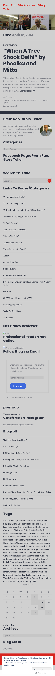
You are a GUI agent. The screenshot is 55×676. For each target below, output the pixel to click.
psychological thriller (37, 562)
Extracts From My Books (14, 275)
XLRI (35, 581)
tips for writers (40, 575)
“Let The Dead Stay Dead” (15, 229)
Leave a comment (10, 106)
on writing (14, 559)
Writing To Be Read (12, 505)
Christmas (18, 530)
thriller (22, 575)
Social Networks (22, 571)
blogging (7, 523)
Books (38, 527)
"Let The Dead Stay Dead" (15, 440)
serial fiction (19, 568)
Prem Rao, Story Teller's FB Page (18, 498)
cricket (31, 530)
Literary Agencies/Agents (29, 549)
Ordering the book (28, 559)
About (6, 255)
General (28, 536)
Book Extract (24, 523)
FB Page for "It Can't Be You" (16, 453)
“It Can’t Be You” (10, 223)
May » (12, 625)
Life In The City (10, 549)
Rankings (7, 565)
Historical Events (40, 536)
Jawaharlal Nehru (11, 546)
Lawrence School (42, 546)
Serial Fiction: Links (12, 311)
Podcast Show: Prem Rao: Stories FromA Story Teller (27, 492)
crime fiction (40, 530)
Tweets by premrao (12, 414)
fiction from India (42, 533)
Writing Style (16, 581)
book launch (36, 523)
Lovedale (45, 549)
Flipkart (20, 536)
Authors (22, 520)
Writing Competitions (34, 578)
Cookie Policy (9, 665)
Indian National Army (20, 543)
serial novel (30, 568)
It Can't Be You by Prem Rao (16, 466)
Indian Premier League (40, 543)
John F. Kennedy (26, 546)
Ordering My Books (12, 304)
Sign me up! (18, 386)
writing (20, 578)
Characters (8, 530)
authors (23, 100)
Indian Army (35, 539)
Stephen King (37, 571)
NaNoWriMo (9, 479)
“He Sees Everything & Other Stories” (20, 216)
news (40, 555)
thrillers (29, 575)
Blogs (14, 523)
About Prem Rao (10, 262)
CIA (25, 530)
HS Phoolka (36, 100)
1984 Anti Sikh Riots (11, 100)
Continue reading (27, 90)
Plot (25, 562)
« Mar (6, 625)
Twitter (13, 578)
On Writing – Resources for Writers (19, 298)
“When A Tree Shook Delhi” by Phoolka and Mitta (24, 60)
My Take (7, 291)
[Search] (49, 180)
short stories (42, 568)
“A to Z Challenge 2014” (14, 203)
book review (15, 527)
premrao (11, 407)
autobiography (40, 520)
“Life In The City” (11, 236)
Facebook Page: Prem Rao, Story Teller (26, 157)
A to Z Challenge (10, 446)
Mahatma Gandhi (11, 552)
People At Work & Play (13, 485)
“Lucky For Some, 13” (12, 242)
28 (48, 612)
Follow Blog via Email (21, 351)
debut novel (8, 533)
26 (34, 612)
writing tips (27, 581)
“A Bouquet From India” (14, 197)
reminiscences (18, 565)
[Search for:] (27, 180)
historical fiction (10, 539)
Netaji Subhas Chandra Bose (25, 555)
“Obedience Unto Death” (14, 249)
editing (17, 533)
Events (24, 533)
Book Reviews (10, 45)
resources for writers (34, 565)
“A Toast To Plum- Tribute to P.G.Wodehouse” (24, 210)
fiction (31, 533)
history (22, 539)
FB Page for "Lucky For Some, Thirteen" (21, 459)
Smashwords (9, 571)
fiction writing (9, 536)
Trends (6, 578)
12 (34, 602)
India (27, 539)
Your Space (8, 317)
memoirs (23, 552)
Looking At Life (10, 472)
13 (41, 602)
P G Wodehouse (15, 562)
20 (41, 607)
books (29, 100)
